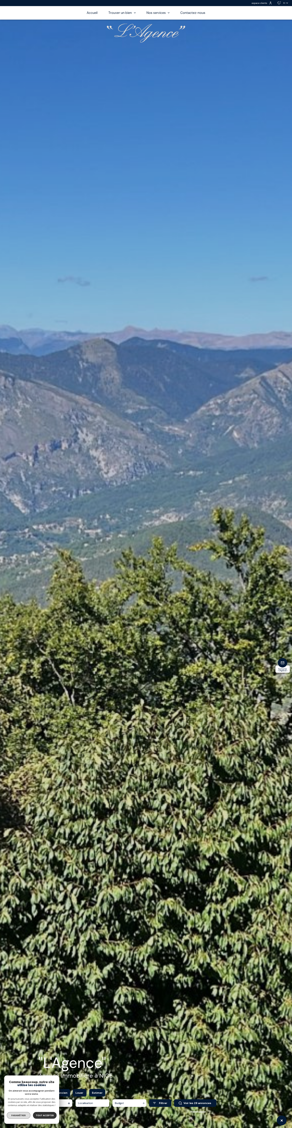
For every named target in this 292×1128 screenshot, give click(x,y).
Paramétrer (18, 1115)
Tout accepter (45, 1115)
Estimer (97, 1093)
